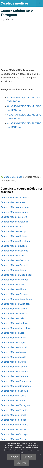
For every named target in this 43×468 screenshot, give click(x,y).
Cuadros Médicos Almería (14, 217)
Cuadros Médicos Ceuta (13, 270)
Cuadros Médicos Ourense (14, 371)
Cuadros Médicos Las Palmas (16, 328)
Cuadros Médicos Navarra (14, 366)
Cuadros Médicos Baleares (14, 236)
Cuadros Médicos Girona (13, 289)
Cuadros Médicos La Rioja (14, 323)
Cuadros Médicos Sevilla (13, 395)
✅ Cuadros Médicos (11, 177)
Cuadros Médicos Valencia (14, 424)
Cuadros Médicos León (13, 333)
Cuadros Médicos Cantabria (15, 260)
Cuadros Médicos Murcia (13, 361)
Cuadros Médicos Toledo (13, 419)
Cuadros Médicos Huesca (14, 313)
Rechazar (28, 456)
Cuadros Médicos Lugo (13, 342)
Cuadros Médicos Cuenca (14, 284)
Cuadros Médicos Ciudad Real (16, 275)
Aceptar (14, 456)
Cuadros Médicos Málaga (14, 352)
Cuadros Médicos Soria (13, 400)
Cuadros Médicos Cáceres (14, 250)
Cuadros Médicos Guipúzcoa (16, 304)
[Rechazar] (40, 454)
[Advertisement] (21, 42)
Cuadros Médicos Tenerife (14, 410)
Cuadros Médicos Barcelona (15, 241)
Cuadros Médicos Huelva (14, 308)
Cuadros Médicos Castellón (15, 265)
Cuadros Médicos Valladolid (15, 429)
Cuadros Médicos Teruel (13, 415)
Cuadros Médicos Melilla (13, 357)
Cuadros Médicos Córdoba (14, 279)
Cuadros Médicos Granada (14, 294)
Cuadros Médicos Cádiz (13, 255)
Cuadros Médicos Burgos (14, 246)
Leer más (21, 463)
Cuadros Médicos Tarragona (15, 405)
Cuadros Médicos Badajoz (14, 231)
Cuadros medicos (15, 3)
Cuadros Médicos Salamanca (16, 386)
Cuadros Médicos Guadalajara (16, 299)
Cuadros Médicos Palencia (14, 376)
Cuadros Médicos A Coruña (15, 197)
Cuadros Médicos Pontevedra (16, 381)
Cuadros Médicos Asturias (14, 221)
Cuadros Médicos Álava (13, 202)
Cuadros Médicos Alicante (14, 212)
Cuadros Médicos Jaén (12, 318)
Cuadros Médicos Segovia (14, 390)
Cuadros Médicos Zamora (14, 439)
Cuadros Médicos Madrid (14, 347)
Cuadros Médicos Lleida (13, 337)
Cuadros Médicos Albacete (15, 207)
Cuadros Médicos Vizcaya (14, 434)
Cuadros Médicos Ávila (12, 226)
